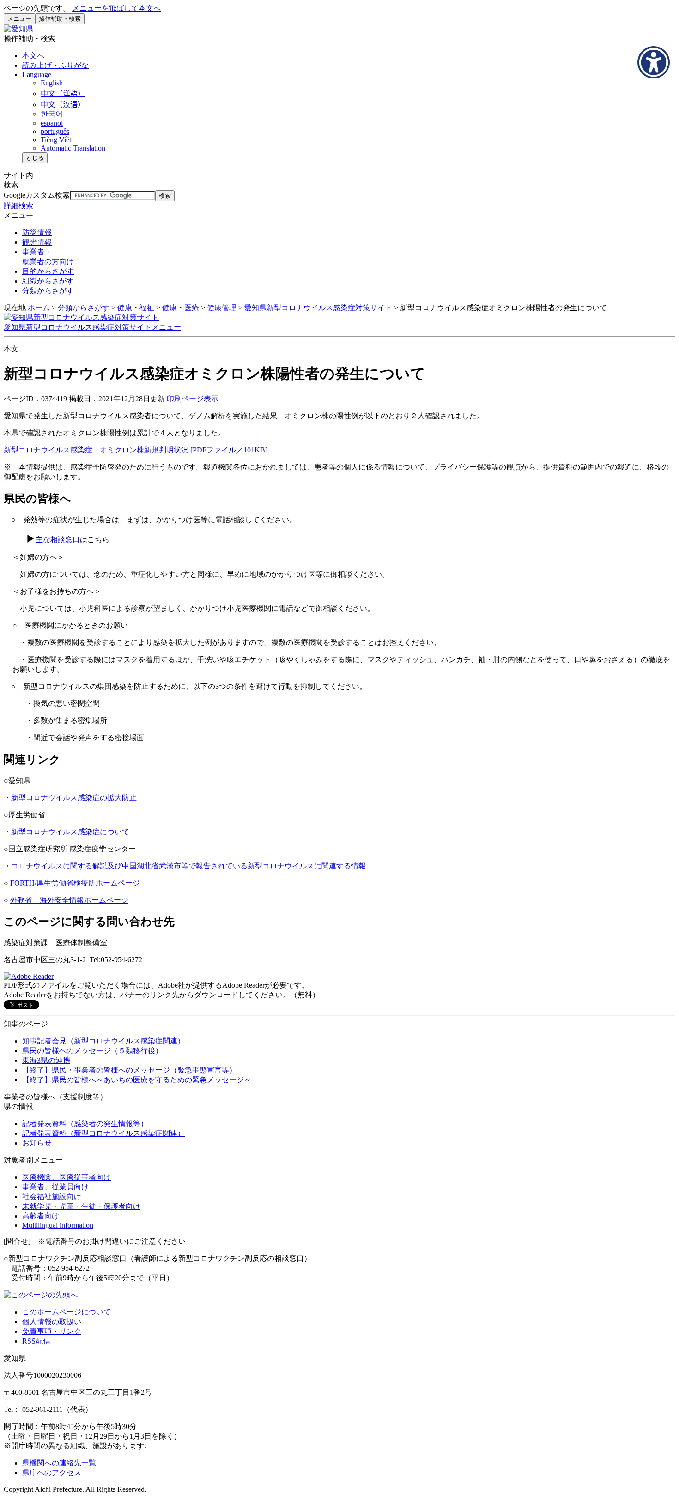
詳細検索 (18, 206)
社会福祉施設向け (51, 1196)
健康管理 (221, 308)
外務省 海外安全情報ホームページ (69, 900)
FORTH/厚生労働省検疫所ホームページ (75, 883)
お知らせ (37, 1143)
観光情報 (37, 242)
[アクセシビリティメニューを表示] (653, 62)
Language (36, 74)
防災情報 (37, 232)
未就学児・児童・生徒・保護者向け (81, 1206)
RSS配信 (36, 1341)
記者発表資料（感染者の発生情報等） (85, 1123)
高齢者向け (40, 1216)
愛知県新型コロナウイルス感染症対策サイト (318, 308)
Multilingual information (57, 1225)
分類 (48, 291)
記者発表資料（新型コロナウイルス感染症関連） (103, 1133)
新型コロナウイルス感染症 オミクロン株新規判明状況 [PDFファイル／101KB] (135, 450)
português (55, 131)
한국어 (52, 114)
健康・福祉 (135, 308)
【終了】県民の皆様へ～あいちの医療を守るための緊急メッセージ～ (136, 1080)
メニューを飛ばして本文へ (116, 8)
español (52, 123)
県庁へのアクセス (51, 1473)
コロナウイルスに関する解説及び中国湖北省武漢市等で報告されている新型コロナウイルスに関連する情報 (188, 866)
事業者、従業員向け (55, 1187)
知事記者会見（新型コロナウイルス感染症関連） (103, 1041)
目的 (48, 271)
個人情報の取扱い (51, 1322)
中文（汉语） (63, 105)
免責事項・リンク (51, 1331)
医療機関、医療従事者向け (66, 1177)
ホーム (39, 308)
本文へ (33, 56)
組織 (48, 281)
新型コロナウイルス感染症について (70, 832)
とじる (35, 157)
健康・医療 (180, 308)
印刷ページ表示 (192, 399)
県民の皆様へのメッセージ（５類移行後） (92, 1051)
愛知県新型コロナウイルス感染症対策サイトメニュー (92, 327)
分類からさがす (83, 308)
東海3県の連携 (46, 1060)
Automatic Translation (73, 148)
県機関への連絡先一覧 (59, 1463)
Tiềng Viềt (56, 140)
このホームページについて (66, 1312)
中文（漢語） (63, 93)
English (52, 83)
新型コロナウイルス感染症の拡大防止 (74, 798)
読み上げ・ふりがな (55, 65)
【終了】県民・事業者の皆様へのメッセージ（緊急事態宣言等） (129, 1070)
